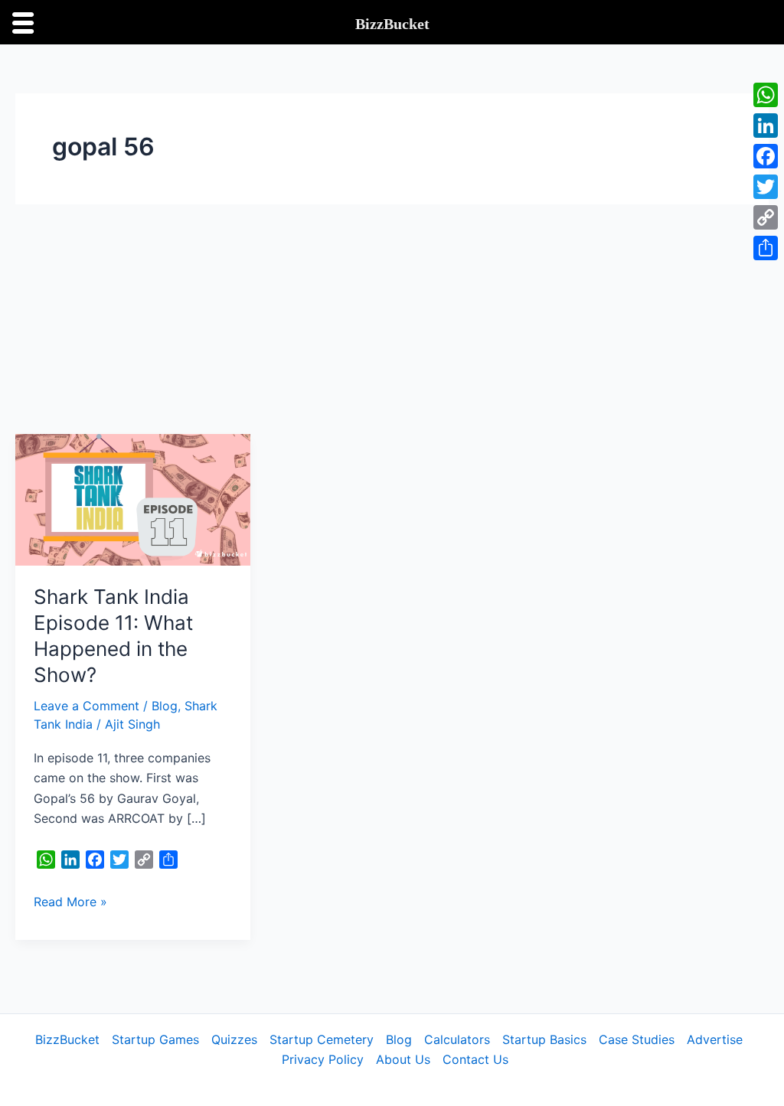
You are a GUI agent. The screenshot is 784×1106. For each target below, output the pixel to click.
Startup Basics (544, 1039)
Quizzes (234, 1039)
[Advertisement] (392, 319)
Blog (165, 705)
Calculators (457, 1039)
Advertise (715, 1039)
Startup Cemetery (322, 1039)
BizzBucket (67, 1039)
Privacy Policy (323, 1059)
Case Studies (637, 1039)
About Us (403, 1059)
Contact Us (475, 1059)
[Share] (765, 248)
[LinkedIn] (765, 125)
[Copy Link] (765, 217)
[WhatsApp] (765, 95)
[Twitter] (765, 186)
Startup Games (155, 1039)
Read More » (70, 900)
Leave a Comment (86, 705)
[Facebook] (765, 156)
